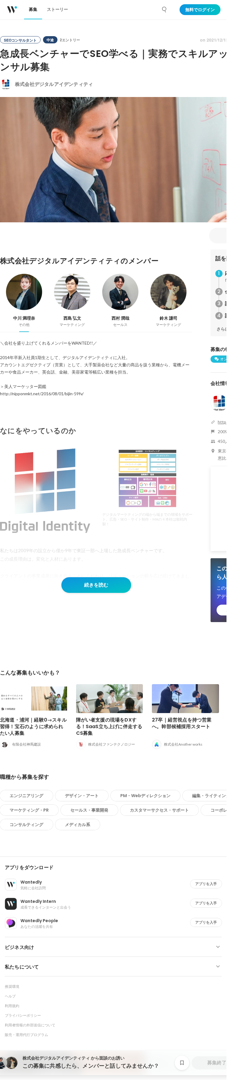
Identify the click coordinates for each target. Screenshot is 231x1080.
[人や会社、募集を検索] (165, 10)
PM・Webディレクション (145, 796)
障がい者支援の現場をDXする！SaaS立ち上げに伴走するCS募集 (109, 726)
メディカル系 (77, 825)
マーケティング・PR (29, 810)
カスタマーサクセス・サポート (159, 810)
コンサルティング (26, 825)
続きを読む (96, 584)
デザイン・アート (82, 796)
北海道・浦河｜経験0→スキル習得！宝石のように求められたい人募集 (33, 726)
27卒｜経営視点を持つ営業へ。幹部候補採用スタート (182, 723)
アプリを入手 (206, 883)
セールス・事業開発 (89, 810)
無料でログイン (200, 10)
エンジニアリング (26, 796)
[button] (115, 867)
